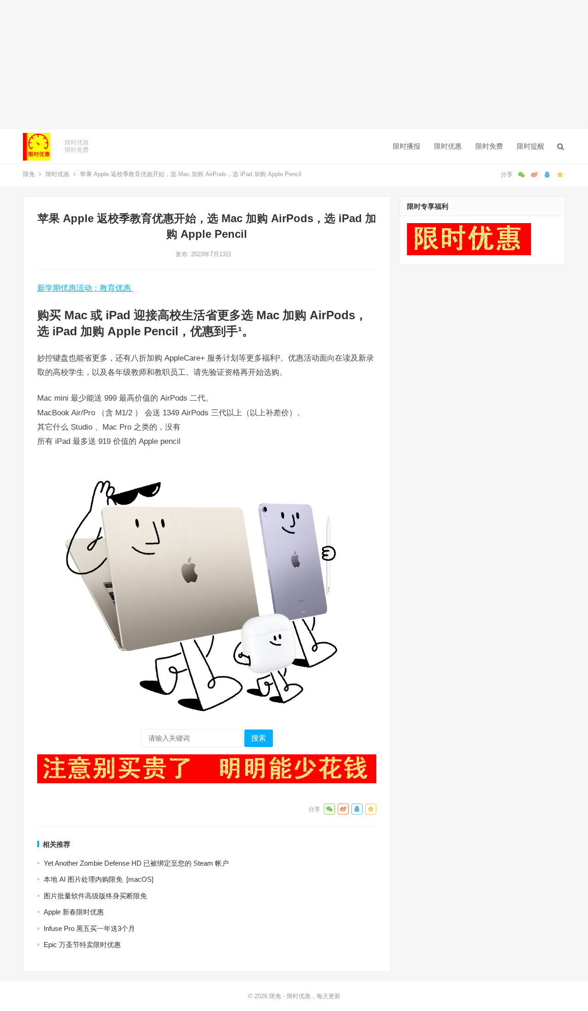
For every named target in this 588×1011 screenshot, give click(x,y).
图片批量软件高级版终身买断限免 (95, 896)
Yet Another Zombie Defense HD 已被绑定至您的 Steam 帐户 (136, 863)
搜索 (258, 738)
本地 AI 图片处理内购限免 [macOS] (98, 879)
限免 (29, 174)
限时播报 (406, 146)
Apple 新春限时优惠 (74, 912)
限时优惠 (448, 146)
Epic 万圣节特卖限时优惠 (82, 944)
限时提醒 (530, 146)
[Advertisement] (275, 64)
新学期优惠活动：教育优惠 (85, 288)
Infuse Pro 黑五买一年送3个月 (89, 928)
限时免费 (489, 146)
